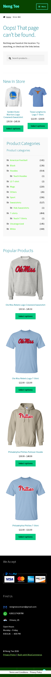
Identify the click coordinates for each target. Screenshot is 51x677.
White (13, 229)
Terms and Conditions (18, 672)
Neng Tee (11, 6)
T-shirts (14, 213)
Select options (13, 128)
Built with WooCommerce (30, 654)
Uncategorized (17, 223)
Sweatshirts (15, 202)
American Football (18, 160)
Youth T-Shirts (20, 218)
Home (8, 17)
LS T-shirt (14, 181)
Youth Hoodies (20, 176)
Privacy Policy (9, 654)
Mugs (12, 186)
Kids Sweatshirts (21, 207)
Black (12, 165)
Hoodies (14, 170)
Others (13, 192)
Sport (12, 197)
